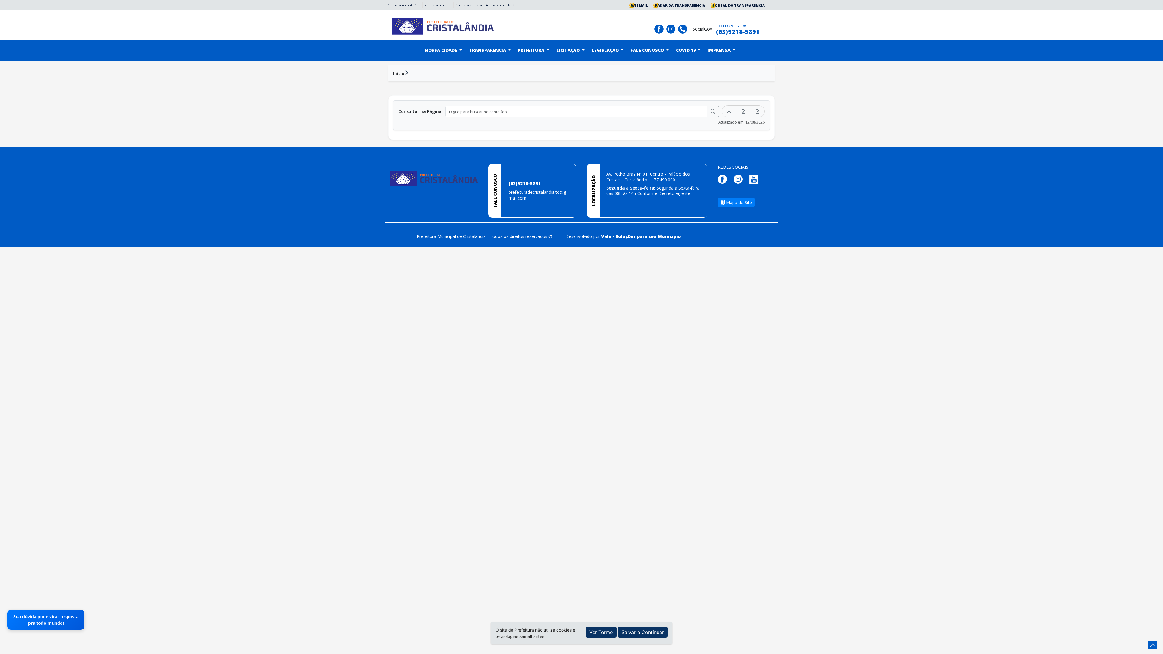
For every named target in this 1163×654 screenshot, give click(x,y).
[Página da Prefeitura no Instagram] (672, 28)
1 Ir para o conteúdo (404, 5)
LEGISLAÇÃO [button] (606, 50)
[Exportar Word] (757, 111)
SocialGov (702, 29)
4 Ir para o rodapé (500, 5)
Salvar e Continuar (642, 632)
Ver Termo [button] (601, 632)
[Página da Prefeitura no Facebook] (660, 28)
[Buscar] (713, 111)
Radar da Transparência (680, 5)
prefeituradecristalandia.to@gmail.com (537, 195)
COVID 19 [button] (686, 50)
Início (398, 73)
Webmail (639, 5)
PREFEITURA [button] (531, 50)
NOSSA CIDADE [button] (441, 50)
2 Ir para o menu (438, 5)
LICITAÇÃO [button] (568, 50)
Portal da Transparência (738, 5)
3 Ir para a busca (469, 5)
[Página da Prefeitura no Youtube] (755, 179)
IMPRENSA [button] (719, 50)
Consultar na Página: (420, 111)
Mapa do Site (738, 202)
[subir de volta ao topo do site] (1152, 645)
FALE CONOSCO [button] (648, 50)
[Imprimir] (729, 111)
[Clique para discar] (684, 28)
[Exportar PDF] (743, 111)
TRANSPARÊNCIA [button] (488, 50)
